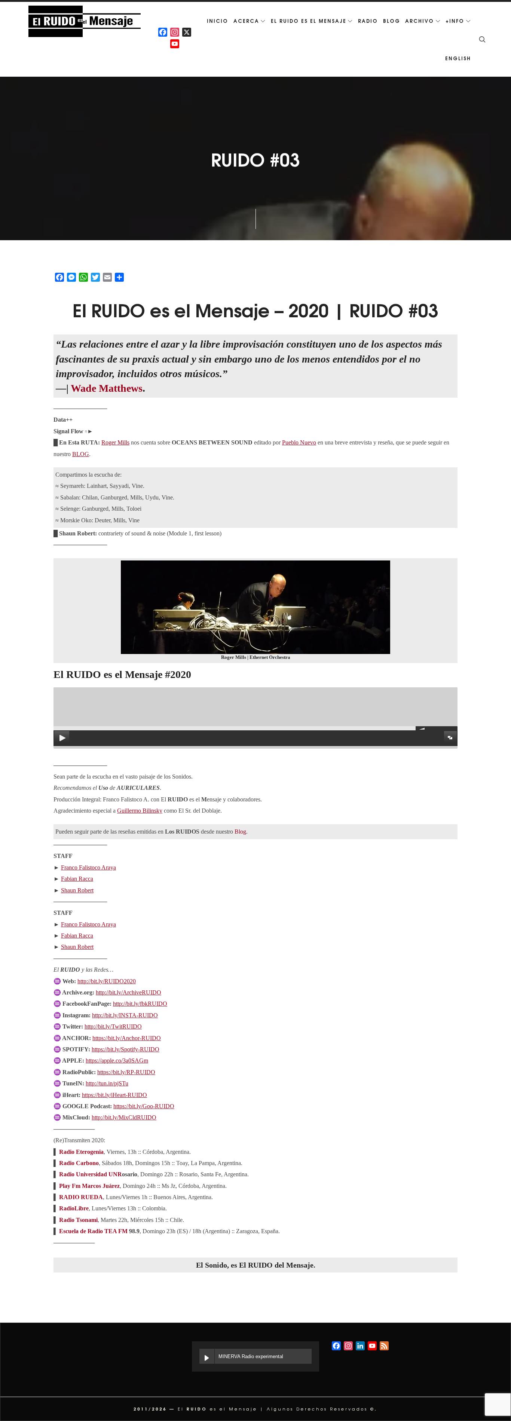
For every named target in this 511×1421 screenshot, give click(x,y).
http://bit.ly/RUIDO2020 (106, 981)
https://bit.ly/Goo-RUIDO (143, 1106)
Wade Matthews (107, 388)
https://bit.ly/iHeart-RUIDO (114, 1095)
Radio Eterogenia (81, 1152)
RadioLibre (74, 1208)
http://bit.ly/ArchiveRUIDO (128, 992)
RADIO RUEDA (81, 1197)
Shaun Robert (77, 890)
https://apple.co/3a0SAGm (117, 1060)
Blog (240, 831)
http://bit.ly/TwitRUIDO (113, 1026)
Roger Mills (115, 442)
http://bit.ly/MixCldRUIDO (124, 1117)
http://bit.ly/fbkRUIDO (140, 1003)
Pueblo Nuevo (299, 442)
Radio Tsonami (78, 1220)
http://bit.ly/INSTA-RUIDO (125, 1015)
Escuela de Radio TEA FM (93, 1231)
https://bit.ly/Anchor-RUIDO (126, 1038)
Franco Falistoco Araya (88, 867)
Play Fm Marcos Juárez (89, 1186)
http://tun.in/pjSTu (107, 1083)
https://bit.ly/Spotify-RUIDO (125, 1049)
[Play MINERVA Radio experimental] (206, 1356)
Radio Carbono (79, 1163)
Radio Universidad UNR (90, 1174)
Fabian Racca (77, 878)
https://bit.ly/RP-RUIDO (126, 1072)
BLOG (80, 454)
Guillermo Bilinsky (139, 810)
